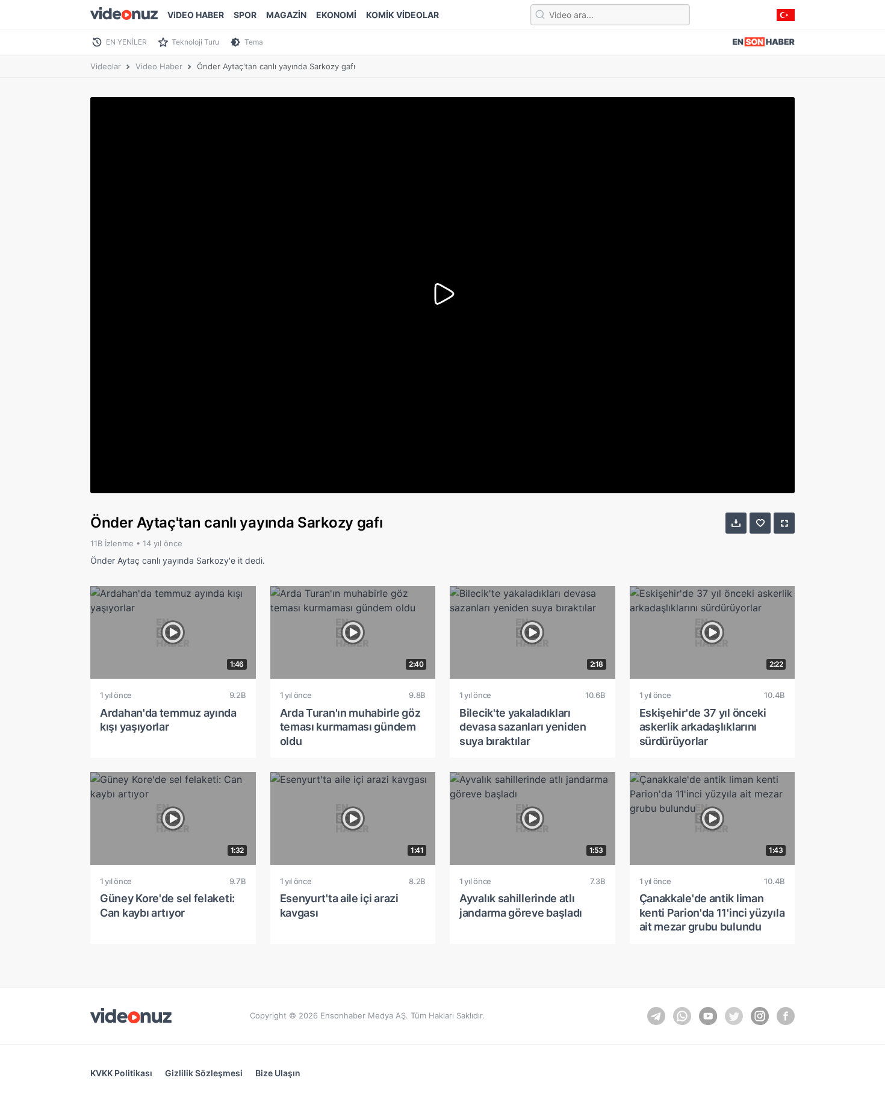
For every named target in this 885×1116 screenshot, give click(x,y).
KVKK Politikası (121, 1073)
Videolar (105, 66)
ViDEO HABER (195, 15)
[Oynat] (442, 295)
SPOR (245, 15)
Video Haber (158, 66)
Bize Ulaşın (277, 1073)
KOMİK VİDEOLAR (402, 15)
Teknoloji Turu (195, 41)
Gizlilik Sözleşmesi (204, 1073)
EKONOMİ (336, 15)
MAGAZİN (286, 15)
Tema (253, 41)
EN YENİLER (126, 41)
